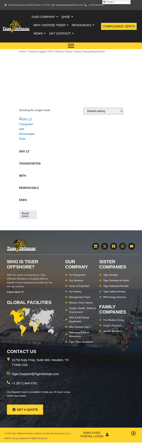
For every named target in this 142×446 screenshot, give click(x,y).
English (110, 2)
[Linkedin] (95, 246)
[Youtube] (131, 246)
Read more (25, 215)
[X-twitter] (104, 246)
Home (22, 51)
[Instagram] (122, 246)
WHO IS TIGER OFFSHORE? (22, 264)
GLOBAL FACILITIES (29, 302)
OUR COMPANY (76, 264)
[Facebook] (113, 246)
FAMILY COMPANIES (112, 309)
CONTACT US (21, 351)
